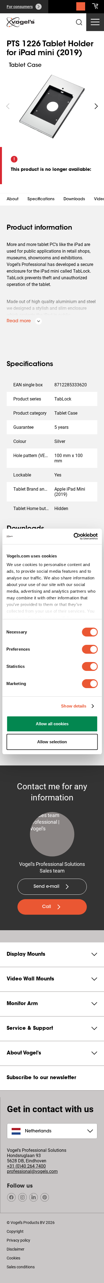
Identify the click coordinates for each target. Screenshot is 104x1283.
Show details (73, 706)
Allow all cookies (52, 723)
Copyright (15, 1231)
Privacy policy (18, 1240)
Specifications (41, 199)
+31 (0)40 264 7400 (26, 1166)
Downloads (74, 199)
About (13, 199)
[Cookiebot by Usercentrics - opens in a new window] (74, 536)
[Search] (80, 8)
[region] (52, 106)
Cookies (13, 1258)
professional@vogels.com (32, 1171)
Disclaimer (15, 1249)
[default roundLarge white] (96, 106)
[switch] (90, 649)
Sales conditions (21, 1267)
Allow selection (52, 741)
